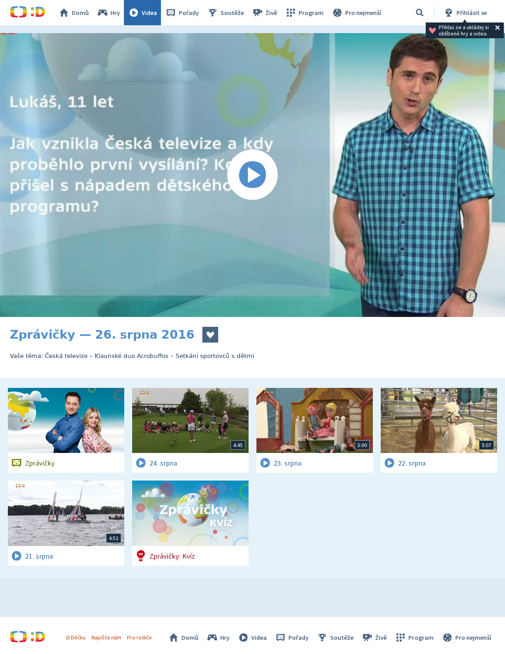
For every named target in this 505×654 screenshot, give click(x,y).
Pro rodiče (139, 637)
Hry (115, 13)
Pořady (189, 13)
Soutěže (232, 13)
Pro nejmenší (363, 13)
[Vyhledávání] (420, 12)
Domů (80, 13)
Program (311, 13)
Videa (149, 13)
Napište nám (106, 637)
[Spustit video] (252, 175)
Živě (271, 13)
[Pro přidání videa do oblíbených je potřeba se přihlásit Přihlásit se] (210, 335)
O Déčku (76, 637)
